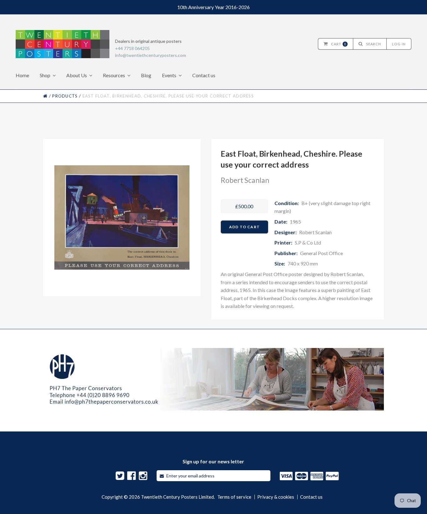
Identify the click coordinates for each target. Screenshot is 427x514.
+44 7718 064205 (132, 48)
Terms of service (234, 497)
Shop (45, 75)
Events (169, 75)
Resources (114, 75)
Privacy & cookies (275, 497)
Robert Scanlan (245, 180)
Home (22, 75)
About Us (76, 75)
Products (65, 95)
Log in (399, 44)
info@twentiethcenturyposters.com (150, 55)
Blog (146, 75)
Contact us (203, 75)
